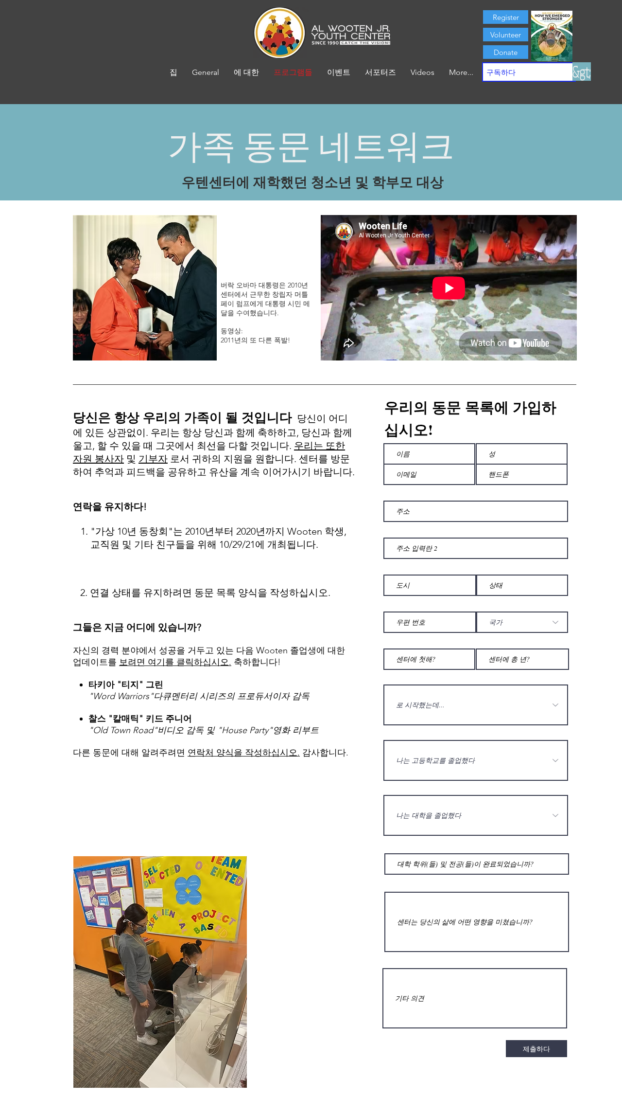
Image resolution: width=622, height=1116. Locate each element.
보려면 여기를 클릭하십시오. (175, 662)
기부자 (153, 459)
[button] (246, 72)
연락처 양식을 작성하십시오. (244, 752)
